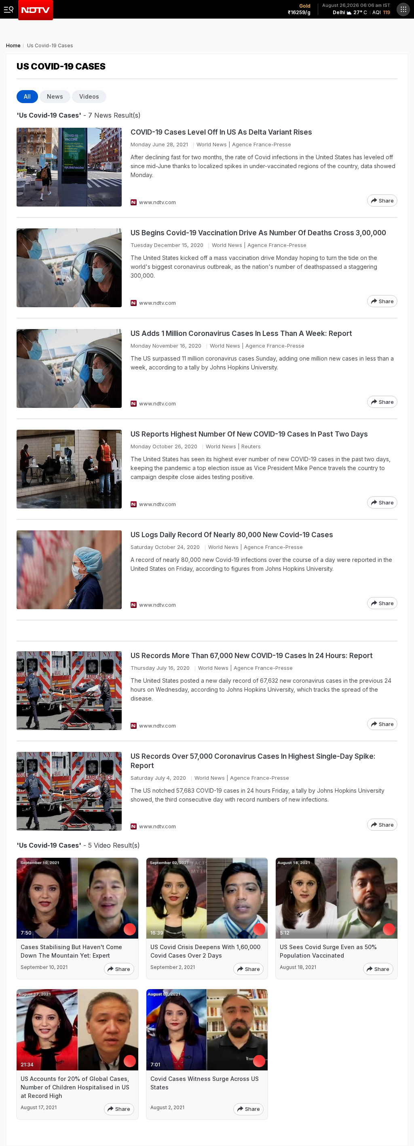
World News (211, 144)
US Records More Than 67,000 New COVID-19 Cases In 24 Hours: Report (252, 656)
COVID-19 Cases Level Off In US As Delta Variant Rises (221, 132)
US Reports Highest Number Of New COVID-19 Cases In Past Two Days (249, 434)
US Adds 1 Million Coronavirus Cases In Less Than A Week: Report (241, 333)
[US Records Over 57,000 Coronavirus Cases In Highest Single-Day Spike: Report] (69, 791)
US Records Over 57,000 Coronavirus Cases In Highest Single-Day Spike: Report (253, 761)
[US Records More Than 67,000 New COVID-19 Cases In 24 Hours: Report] (69, 690)
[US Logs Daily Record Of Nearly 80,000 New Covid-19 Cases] (69, 569)
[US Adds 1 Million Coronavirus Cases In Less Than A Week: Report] (69, 368)
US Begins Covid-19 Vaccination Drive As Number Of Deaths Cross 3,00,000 (258, 233)
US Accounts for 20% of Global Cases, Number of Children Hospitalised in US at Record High (75, 1087)
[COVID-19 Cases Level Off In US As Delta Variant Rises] (69, 167)
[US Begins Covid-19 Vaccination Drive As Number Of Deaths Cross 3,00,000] (69, 267)
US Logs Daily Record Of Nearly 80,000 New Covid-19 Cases (232, 535)
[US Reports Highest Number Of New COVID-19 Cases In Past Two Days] (69, 469)
